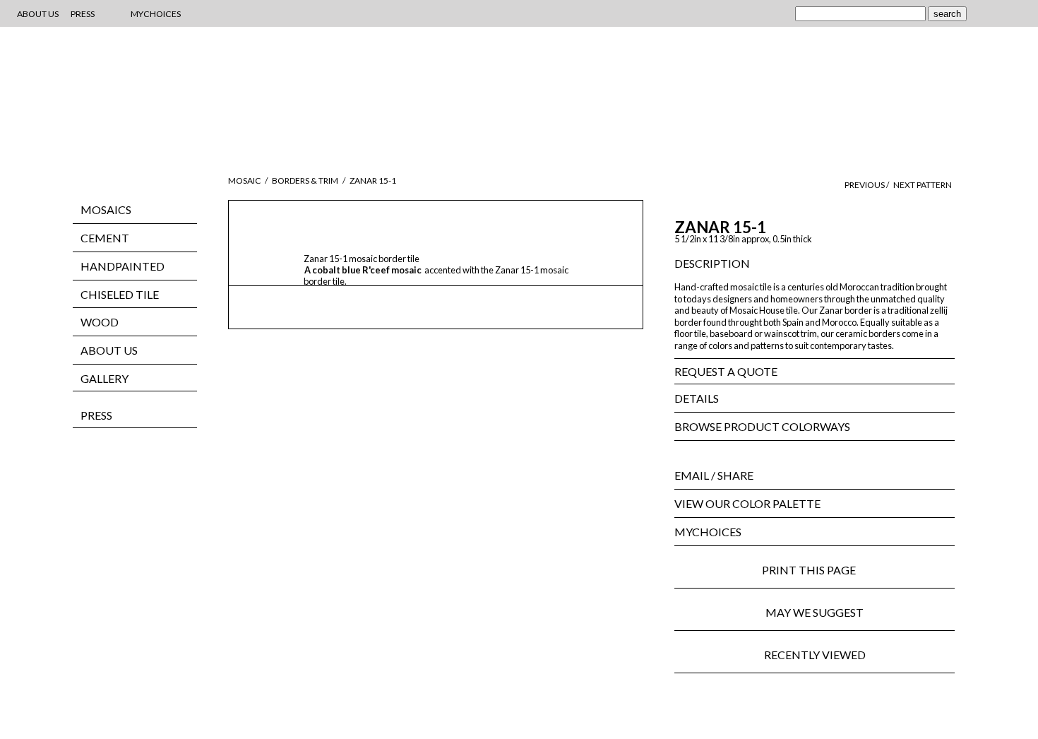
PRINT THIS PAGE (814, 570)
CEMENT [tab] (104, 237)
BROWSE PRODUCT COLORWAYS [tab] (762, 426)
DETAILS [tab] (696, 398)
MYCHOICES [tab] (707, 531)
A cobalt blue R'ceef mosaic (363, 270)
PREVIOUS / (867, 184)
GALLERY (104, 378)
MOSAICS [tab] (105, 209)
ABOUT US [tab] (109, 350)
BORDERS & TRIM (305, 180)
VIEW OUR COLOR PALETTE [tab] (747, 503)
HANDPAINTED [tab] (122, 266)
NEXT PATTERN (922, 184)
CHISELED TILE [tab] (119, 294)
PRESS (96, 415)
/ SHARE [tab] (713, 475)
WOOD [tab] (99, 322)
